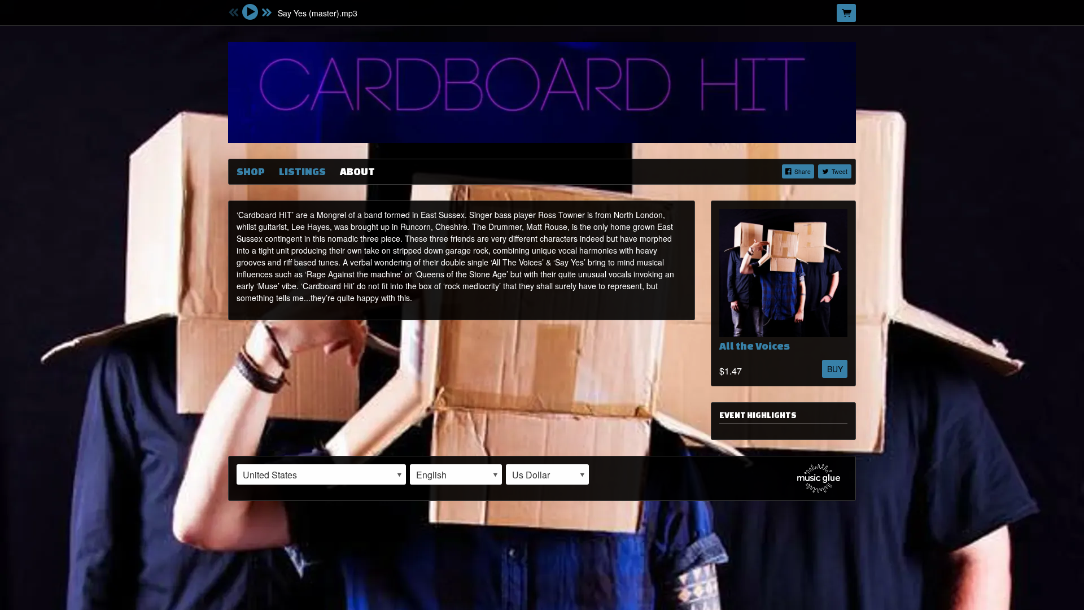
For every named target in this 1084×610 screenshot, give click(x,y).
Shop (251, 171)
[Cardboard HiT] (542, 91)
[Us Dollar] (547, 474)
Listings (302, 171)
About (357, 171)
